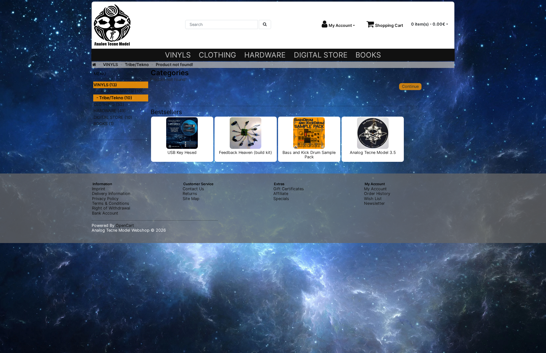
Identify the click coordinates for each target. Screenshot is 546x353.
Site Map (191, 198)
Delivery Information (111, 193)
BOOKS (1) (104, 123)
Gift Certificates (288, 188)
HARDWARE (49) (110, 110)
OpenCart (125, 225)
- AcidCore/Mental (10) (118, 91)
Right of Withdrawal (111, 208)
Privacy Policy (105, 198)
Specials (281, 198)
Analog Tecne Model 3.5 (373, 152)
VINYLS (178, 55)
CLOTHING (217, 55)
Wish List (373, 198)
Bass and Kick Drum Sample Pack (309, 154)
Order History (377, 193)
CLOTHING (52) (109, 104)
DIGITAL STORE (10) (113, 117)
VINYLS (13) (105, 84)
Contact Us (193, 188)
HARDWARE (265, 55)
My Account (375, 188)
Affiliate (280, 193)
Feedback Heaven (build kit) (245, 152)
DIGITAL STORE (321, 55)
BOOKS (368, 55)
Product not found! (174, 64)
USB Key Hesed (182, 152)
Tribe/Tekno (137, 64)
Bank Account (105, 213)
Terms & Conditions (110, 203)
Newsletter (374, 203)
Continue (410, 86)
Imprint (98, 188)
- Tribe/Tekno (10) (113, 97)
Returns (190, 193)
